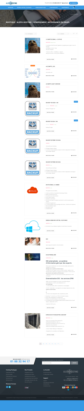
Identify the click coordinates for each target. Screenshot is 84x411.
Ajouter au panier (50, 59)
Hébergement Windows (11, 376)
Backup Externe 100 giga (53, 140)
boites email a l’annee (52, 184)
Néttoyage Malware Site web (31, 380)
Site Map (76, 397)
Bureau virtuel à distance (24, 7)
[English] (25, 387)
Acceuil (72, 14)
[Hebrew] (27, 387)
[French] (26, 387)
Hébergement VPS (10, 372)
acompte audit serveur (53, 84)
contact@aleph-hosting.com (72, 380)
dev (47, 239)
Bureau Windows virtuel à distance (56, 220)
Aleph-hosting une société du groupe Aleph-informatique (24, 397)
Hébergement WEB (40, 7)
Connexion (74, 3)
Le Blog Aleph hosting (48, 374)
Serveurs (10, 7)
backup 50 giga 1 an (52, 121)
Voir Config (74, 75)
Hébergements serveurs (30, 376)
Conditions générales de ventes (53, 397)
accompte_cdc (50, 66)
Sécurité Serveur (28, 382)
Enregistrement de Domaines (31, 378)
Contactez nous (46, 386)
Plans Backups (54, 7)
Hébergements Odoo (29, 374)
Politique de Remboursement (67, 397)
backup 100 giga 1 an (52, 102)
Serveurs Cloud (9, 378)
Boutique (76, 14)
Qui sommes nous (47, 372)
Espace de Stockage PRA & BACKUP (56, 314)
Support (65, 3)
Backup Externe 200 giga (53, 162)
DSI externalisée (51, 254)
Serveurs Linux (9, 380)
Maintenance (65, 7)
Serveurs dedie (9, 374)
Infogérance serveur (29, 372)
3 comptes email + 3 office (54, 39)
